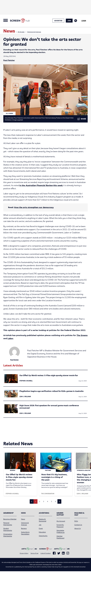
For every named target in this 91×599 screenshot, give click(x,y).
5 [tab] (51, 501)
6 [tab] (55, 501)
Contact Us (78, 525)
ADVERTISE (58, 21)
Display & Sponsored (42, 520)
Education (42, 532)
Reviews (24, 528)
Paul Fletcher (9, 60)
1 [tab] (35, 501)
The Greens (82, 335)
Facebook (54, 553)
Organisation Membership (7, 535)
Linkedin (63, 553)
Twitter (58, 553)
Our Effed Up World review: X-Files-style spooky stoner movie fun (48, 375)
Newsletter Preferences (60, 531)
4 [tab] (47, 501)
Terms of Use (34, 553)
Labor (10, 338)
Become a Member (9, 519)
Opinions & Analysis (34, 32)
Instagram (67, 553)
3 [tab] (43, 501)
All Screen (21, 32)
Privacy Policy (24, 553)
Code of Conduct (46, 553)
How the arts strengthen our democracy (34, 207)
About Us (77, 528)
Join (69, 21)
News (23, 519)
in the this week (41, 185)
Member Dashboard (60, 537)
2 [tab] (39, 501)
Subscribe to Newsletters (25, 533)
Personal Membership (7, 524)
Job (40, 525)
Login (83, 21)
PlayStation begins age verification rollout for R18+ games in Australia (51, 391)
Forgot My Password (60, 526)
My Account (61, 521)
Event (41, 528)
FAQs (76, 521)
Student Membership (7, 529)
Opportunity (43, 536)
